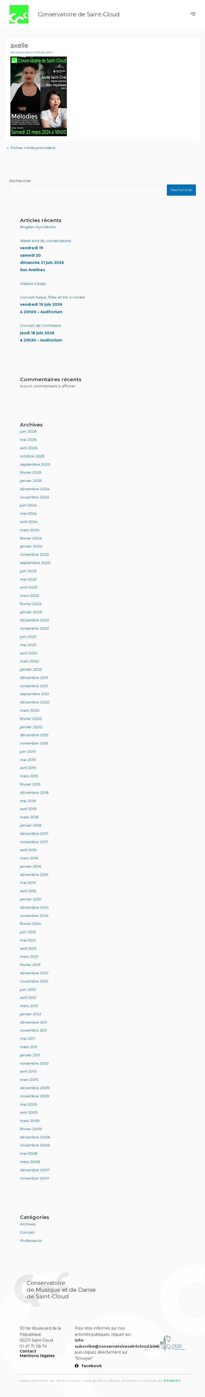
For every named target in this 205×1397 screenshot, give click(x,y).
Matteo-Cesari (33, 283)
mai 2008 (28, 1153)
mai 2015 (28, 882)
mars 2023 (29, 595)
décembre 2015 (34, 874)
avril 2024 (28, 522)
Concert (27, 1232)
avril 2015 (28, 891)
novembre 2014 (34, 915)
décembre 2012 (34, 973)
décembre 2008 (35, 1137)
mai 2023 (28, 579)
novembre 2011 (33, 1030)
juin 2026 (28, 431)
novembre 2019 (34, 743)
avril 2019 (28, 768)
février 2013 (30, 965)
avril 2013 (28, 948)
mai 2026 (28, 439)
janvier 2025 (31, 480)
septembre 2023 (35, 563)
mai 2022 (28, 645)
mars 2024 (29, 530)
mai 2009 (28, 1104)
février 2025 (30, 472)
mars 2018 (29, 817)
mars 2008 (30, 1162)
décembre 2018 (34, 792)
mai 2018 (28, 801)
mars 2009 (30, 1120)
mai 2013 (28, 940)
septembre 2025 (35, 464)
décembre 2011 (34, 1022)
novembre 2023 (34, 554)
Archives (28, 1224)
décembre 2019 (34, 735)
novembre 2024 (34, 497)
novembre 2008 (35, 1145)
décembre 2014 (34, 907)
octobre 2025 (32, 456)
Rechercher (20, 181)
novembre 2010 (34, 1063)
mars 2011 (28, 1047)
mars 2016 (29, 858)
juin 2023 (28, 571)
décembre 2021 (34, 677)
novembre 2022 (34, 628)
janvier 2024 (31, 546)
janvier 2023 (31, 612)
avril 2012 (28, 997)
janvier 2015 (30, 899)
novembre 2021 (34, 686)
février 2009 (31, 1129)
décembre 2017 (34, 833)
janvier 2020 (31, 727)
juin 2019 (28, 751)
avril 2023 (28, 587)
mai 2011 (27, 1038)
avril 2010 (28, 1071)
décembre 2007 (35, 1170)
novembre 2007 (34, 1178)
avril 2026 (28, 448)
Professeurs (31, 1240)
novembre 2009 (34, 1096)
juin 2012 (28, 989)
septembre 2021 (34, 694)
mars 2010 (29, 1079)
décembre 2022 (34, 620)
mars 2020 (30, 710)
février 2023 (30, 604)
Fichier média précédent (31, 148)
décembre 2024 (34, 489)
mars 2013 (29, 956)
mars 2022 (29, 661)
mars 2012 (29, 1006)
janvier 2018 (30, 825)
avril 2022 (28, 653)
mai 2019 (28, 760)
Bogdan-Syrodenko (38, 227)
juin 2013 (28, 932)
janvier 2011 (30, 1055)
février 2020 (31, 718)
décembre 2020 (35, 702)
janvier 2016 (30, 866)
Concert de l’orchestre (41, 332)
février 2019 (30, 784)
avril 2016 (28, 850)
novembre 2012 (34, 981)
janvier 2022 (31, 669)
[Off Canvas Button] (192, 14)
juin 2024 (28, 505)
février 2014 (30, 923)
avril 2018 (28, 809)
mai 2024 (28, 513)
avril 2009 (29, 1112)
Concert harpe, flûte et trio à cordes (52, 304)
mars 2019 (29, 776)
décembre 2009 (35, 1088)
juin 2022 (28, 636)
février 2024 (31, 538)
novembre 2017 (34, 842)
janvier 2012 (30, 1014)
